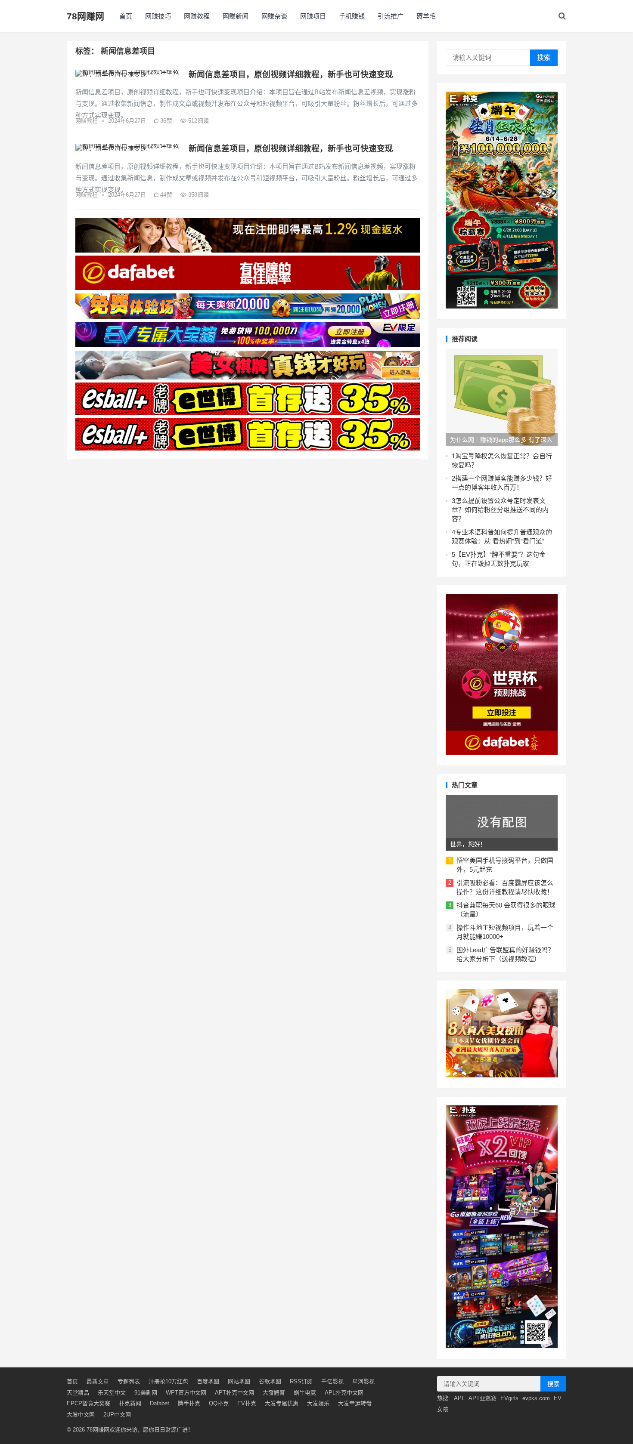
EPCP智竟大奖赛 (88, 1403)
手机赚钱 (352, 16)
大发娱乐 (318, 1403)
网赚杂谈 (274, 16)
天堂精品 (78, 1392)
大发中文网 (81, 1414)
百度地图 (208, 1381)
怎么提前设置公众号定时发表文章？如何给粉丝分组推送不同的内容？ (500, 509)
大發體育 (274, 1392)
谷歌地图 (270, 1381)
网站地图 (239, 1381)
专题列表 (129, 1381)
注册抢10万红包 (168, 1381)
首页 (125, 16)
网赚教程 (197, 16)
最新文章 (98, 1381)
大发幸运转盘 (355, 1403)
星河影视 (363, 1381)
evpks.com (536, 1398)
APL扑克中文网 (344, 1392)
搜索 (544, 57)
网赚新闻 (235, 16)
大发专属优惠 (281, 1403)
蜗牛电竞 (305, 1392)
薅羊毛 (426, 16)
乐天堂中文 (112, 1392)
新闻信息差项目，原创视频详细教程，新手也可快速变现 (291, 74)
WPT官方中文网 (186, 1392)
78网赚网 (85, 16)
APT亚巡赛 (482, 1398)
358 (197, 194)
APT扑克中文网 (234, 1392)
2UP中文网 (117, 1414)
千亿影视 (332, 1381)
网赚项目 (313, 16)
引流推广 (390, 16)
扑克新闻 (130, 1403)
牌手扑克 (189, 1403)
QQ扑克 (219, 1403)
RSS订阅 (301, 1381)
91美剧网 (145, 1392)
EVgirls (509, 1398)
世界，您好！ (468, 844)
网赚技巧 (158, 16)
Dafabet (159, 1403)
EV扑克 (246, 1403)
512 (197, 120)
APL (459, 1398)
